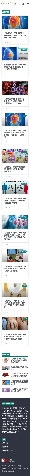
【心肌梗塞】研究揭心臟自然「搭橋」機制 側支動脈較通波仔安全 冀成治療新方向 (19, 375)
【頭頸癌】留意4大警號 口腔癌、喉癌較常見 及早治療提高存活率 (15, 169)
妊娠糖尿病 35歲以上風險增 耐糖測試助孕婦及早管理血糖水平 (19, 368)
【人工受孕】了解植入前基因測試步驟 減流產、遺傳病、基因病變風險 (19, 390)
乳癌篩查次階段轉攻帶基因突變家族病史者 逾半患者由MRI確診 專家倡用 (15, 67)
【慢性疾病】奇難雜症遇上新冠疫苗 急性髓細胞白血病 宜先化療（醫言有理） (15, 269)
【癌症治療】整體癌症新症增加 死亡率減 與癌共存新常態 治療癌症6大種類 (15, 200)
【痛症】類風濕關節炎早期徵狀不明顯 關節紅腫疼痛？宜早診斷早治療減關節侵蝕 (15, 336)
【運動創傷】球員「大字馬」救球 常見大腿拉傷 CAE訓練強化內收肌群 (19, 360)
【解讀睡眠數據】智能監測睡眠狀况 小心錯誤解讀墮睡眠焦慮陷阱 (19, 382)
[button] (27, 4)
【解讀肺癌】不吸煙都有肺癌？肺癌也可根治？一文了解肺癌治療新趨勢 (15, 35)
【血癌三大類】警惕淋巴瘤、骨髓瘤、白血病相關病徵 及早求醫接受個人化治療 (15, 101)
